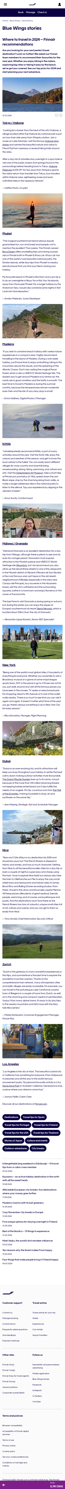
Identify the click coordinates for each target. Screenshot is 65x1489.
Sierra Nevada (44, 608)
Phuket (7, 233)
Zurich (6, 964)
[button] (5, 4)
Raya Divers (8, 251)
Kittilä (6, 443)
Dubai (6, 761)
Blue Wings (15, 20)
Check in (42, 12)
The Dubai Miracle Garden (16, 779)
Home (5, 20)
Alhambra (21, 565)
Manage (30, 12)
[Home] (32, 4)
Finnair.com (41, 1104)
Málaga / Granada (15, 543)
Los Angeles (10, 1064)
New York (9, 665)
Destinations (27, 20)
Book (21, 12)
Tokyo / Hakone (13, 122)
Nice (5, 850)
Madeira (8, 344)
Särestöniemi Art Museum (29, 473)
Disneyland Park (11, 1086)
